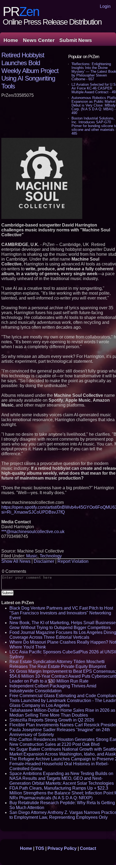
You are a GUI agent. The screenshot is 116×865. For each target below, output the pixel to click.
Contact (88, 848)
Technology (51, 556)
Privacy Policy (62, 848)
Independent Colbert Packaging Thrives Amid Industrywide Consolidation (52, 688)
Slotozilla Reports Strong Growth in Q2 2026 (51, 720)
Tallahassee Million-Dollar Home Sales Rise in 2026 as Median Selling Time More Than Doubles (62, 712)
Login (105, 6)
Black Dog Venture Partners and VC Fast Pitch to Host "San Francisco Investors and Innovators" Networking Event (61, 613)
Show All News (15, 561)
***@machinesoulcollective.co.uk (32, 531)
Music (31, 556)
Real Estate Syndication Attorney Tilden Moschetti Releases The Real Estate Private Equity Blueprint (57, 664)
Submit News (75, 40)
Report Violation (72, 561)
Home (11, 40)
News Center (38, 40)
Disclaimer (44, 561)
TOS (39, 848)
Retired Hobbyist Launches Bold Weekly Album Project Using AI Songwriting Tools (30, 70)
